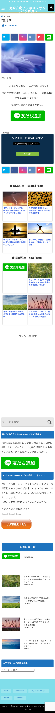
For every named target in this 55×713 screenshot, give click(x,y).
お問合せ (20, 697)
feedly (28, 154)
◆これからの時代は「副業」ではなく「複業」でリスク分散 (40, 242)
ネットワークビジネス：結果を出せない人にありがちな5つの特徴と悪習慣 (39, 314)
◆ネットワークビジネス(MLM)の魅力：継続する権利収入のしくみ (14, 242)
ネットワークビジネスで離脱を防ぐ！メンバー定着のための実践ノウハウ (39, 282)
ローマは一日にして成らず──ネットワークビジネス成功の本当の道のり (37, 643)
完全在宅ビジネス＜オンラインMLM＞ (27, 9)
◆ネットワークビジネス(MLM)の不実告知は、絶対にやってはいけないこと (14, 210)
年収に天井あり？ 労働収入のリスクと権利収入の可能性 (14, 314)
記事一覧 (7, 697)
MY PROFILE (20, 691)
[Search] (49, 422)
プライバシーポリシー (38, 691)
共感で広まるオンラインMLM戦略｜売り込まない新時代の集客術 (39, 210)
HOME (6, 691)
